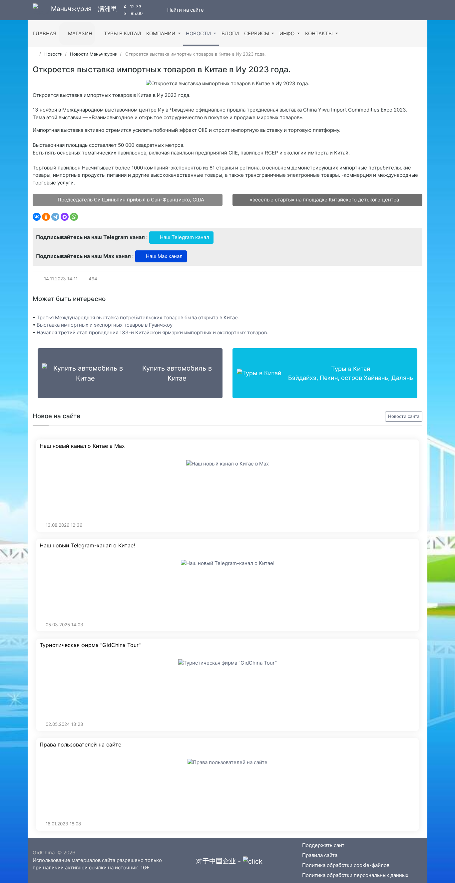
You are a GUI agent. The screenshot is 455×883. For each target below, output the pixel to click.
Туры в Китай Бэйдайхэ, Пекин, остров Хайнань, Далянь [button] (350, 373)
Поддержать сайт (323, 845)
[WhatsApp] (74, 217)
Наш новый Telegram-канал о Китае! (87, 545)
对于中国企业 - (219, 861)
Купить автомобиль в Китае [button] (177, 373)
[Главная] (35, 54)
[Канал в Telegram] (155, 10)
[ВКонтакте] (37, 217)
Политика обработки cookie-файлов (345, 865)
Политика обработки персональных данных (355, 875)
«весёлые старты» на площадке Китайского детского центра (325, 199)
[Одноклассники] (46, 217)
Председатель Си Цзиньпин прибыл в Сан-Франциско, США (130, 199)
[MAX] (65, 217)
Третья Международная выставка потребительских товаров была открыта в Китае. (138, 317)
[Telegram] (55, 217)
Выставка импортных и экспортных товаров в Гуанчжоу (105, 325)
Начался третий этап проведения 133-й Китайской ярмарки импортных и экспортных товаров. (152, 332)
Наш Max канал (164, 256)
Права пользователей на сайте (80, 744)
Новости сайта (403, 416)
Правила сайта (319, 855)
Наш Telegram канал (184, 237)
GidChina (44, 852)
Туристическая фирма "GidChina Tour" (90, 645)
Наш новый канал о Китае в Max (82, 446)
